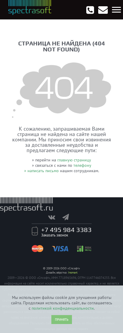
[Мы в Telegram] (68, 217)
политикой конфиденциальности (63, 308)
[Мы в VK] (54, 217)
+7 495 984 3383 (66, 229)
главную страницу (74, 160)
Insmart (72, 272)
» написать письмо (41, 170)
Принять (61, 319)
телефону (82, 165)
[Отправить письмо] (103, 10)
